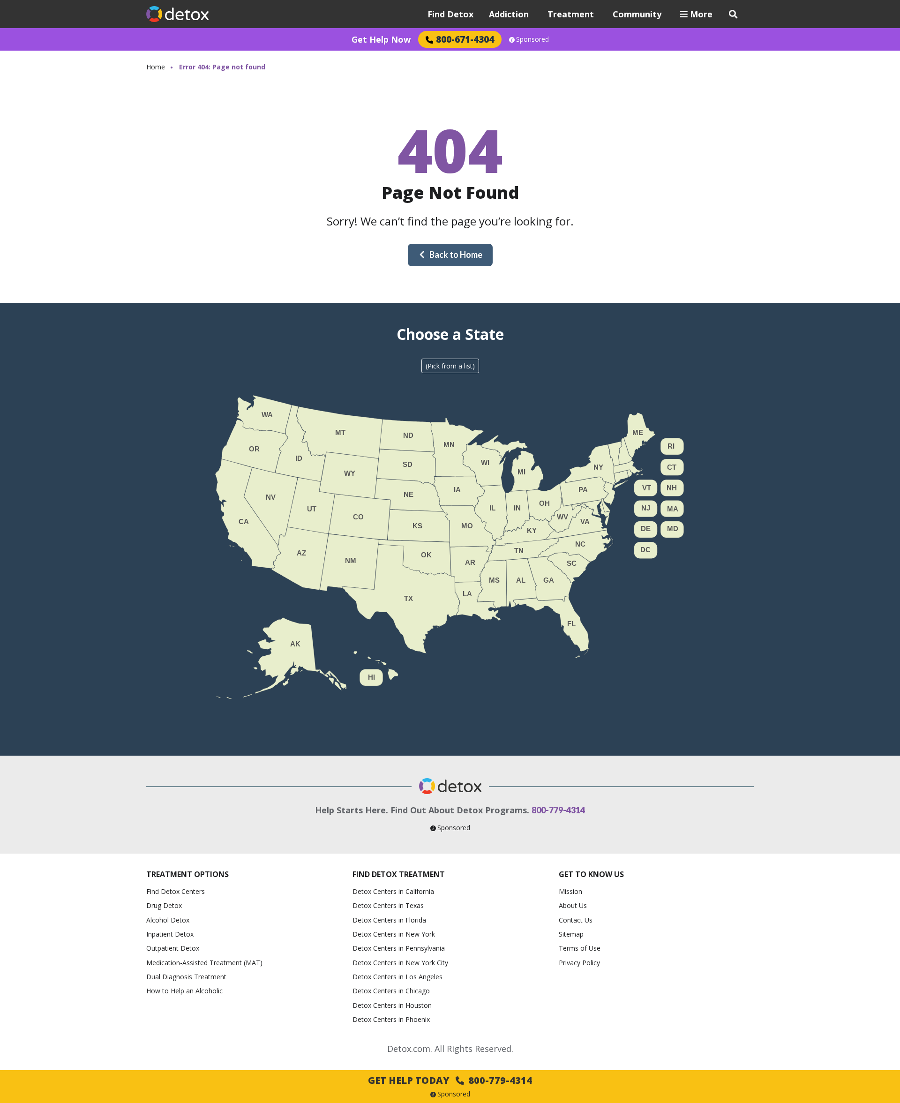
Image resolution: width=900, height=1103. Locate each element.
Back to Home (455, 254)
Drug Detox (164, 905)
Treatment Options (187, 874)
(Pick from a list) (450, 365)
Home (155, 66)
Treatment (571, 14)
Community (637, 14)
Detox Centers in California (393, 891)
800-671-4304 (465, 39)
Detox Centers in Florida (389, 919)
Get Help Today (450, 1080)
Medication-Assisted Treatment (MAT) (204, 962)
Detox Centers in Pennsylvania (398, 948)
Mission (570, 891)
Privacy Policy (579, 962)
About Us (573, 905)
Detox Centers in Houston (392, 1005)
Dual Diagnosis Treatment (186, 976)
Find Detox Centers (175, 891)
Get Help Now (381, 39)
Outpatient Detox (172, 948)
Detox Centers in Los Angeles (397, 976)
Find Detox (450, 14)
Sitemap (571, 934)
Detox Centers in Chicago (391, 990)
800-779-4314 (558, 810)
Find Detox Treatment (398, 874)
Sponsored (532, 39)
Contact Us (575, 919)
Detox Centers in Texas (388, 905)
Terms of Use (579, 948)
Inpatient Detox (170, 934)
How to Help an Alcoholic (184, 990)
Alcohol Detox (167, 919)
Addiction (509, 14)
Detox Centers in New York (393, 934)
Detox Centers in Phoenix (391, 1019)
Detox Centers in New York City (400, 962)
